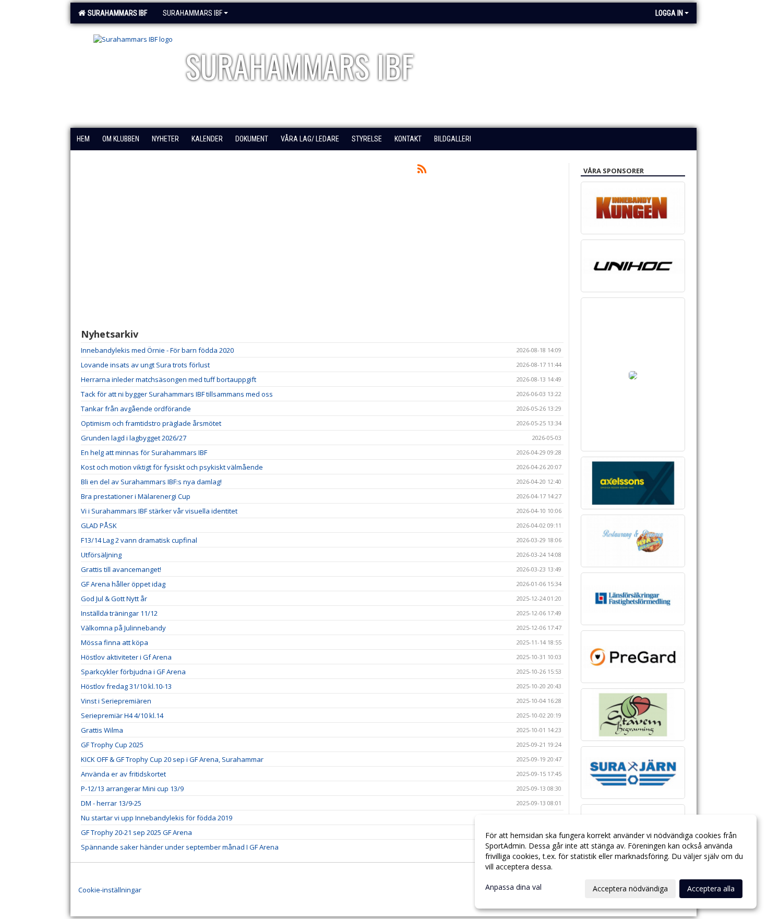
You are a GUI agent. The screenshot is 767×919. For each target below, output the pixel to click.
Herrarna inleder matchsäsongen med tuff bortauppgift (168, 379)
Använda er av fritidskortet (123, 774)
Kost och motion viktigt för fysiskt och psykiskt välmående (172, 467)
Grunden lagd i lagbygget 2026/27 (133, 438)
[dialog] (616, 862)
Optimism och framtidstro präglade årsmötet (151, 423)
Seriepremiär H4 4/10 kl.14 (122, 715)
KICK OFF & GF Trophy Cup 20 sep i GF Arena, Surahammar (172, 759)
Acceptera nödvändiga (630, 888)
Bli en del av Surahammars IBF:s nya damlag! (151, 481)
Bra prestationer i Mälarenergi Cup (135, 496)
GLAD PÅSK (99, 525)
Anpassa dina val (513, 887)
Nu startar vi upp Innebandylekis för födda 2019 (156, 817)
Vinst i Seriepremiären (116, 701)
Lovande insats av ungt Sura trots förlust (145, 364)
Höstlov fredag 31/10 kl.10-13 (126, 686)
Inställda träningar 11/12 (119, 613)
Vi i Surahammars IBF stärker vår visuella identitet (159, 511)
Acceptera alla (711, 888)
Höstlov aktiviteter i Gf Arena (126, 657)
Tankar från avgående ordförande (136, 408)
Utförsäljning (101, 554)
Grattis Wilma (102, 730)
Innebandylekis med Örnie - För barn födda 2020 (157, 350)
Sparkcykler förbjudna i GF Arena (133, 671)
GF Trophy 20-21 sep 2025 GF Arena (136, 832)
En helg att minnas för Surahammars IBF (144, 452)
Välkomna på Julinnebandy (123, 627)
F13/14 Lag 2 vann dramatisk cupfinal (139, 540)
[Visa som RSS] (421, 170)
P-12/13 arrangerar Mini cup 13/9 (132, 788)
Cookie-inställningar (109, 889)
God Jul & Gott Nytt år (114, 598)
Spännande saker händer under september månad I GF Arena (180, 847)
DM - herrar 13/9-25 (111, 803)
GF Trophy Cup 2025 (112, 744)
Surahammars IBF (116, 13)
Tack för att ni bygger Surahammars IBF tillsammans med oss (177, 394)
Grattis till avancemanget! (121, 569)
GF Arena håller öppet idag (123, 584)
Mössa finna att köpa (114, 642)
